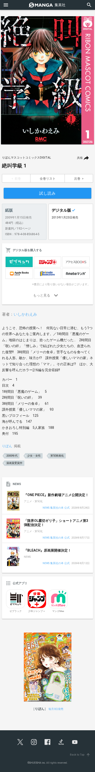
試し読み (47, 193)
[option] (47, 80)
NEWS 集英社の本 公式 (56, 508)
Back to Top (80, 754)
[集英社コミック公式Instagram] (34, 742)
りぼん (7, 446)
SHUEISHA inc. (37, 762)
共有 (80, 158)
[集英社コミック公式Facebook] (47, 742)
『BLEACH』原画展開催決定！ (47, 550)
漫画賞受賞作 (14, 463)
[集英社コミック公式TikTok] (61, 742)
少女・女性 (34, 455)
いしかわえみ (25, 314)
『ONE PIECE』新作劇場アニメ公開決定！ (56, 495)
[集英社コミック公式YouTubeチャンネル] (75, 742)
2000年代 (12, 455)
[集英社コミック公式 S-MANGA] (47, 5)
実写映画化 (57, 455)
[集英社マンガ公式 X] (20, 742)
